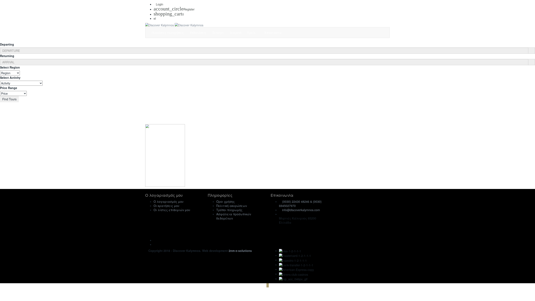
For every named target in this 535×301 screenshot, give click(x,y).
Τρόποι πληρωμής (229, 210)
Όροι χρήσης (225, 201)
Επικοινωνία (273, 32)
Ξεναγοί (218, 32)
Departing (7, 44)
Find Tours (9, 99)
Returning (7, 56)
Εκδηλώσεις (198, 32)
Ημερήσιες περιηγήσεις (168, 32)
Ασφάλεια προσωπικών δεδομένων (233, 216)
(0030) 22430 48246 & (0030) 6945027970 (300, 203)
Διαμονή (235, 32)
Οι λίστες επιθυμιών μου (172, 210)
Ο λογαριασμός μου (168, 201)
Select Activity (10, 77)
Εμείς (251, 32)
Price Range (8, 88)
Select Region (10, 67)
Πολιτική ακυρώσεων (231, 206)
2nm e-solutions (240, 251)
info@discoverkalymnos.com (301, 210)
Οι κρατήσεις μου (166, 206)
